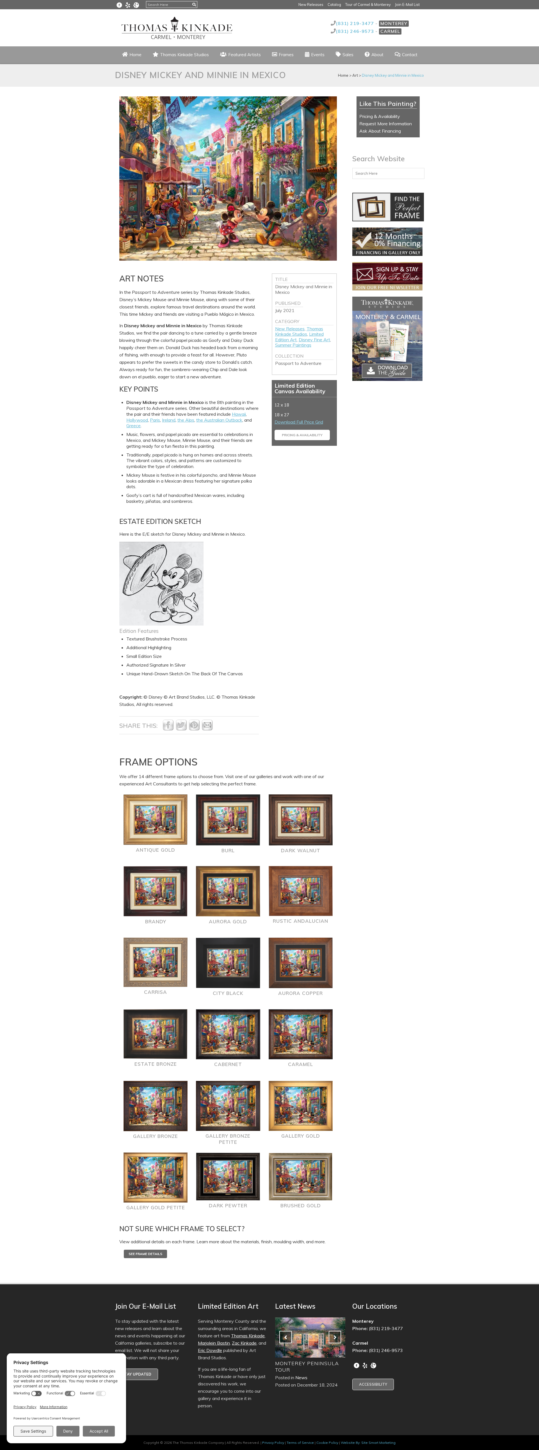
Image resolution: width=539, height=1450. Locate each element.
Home (343, 75)
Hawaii (239, 414)
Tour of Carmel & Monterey (368, 4)
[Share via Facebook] (168, 729)
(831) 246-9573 (355, 31)
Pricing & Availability (302, 435)
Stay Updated (136, 1374)
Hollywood (137, 420)
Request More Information (385, 123)
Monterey (393, 23)
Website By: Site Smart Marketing (368, 1442)
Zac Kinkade (244, 1343)
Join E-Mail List (407, 4)
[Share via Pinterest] (194, 729)
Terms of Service (300, 1442)
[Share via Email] (207, 729)
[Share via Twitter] (181, 729)
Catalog (334, 4)
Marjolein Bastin (214, 1343)
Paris (155, 420)
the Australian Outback (219, 420)
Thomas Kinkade (248, 1335)
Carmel (390, 31)
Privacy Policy (273, 1442)
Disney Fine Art (314, 339)
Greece (133, 425)
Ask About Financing (380, 131)
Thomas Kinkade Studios (299, 331)
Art (355, 75)
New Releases (310, 4)
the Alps (185, 420)
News (301, 1377)
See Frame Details (145, 1254)
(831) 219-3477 (355, 23)
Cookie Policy (327, 1442)
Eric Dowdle (210, 1350)
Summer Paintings (293, 345)
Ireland (168, 420)
